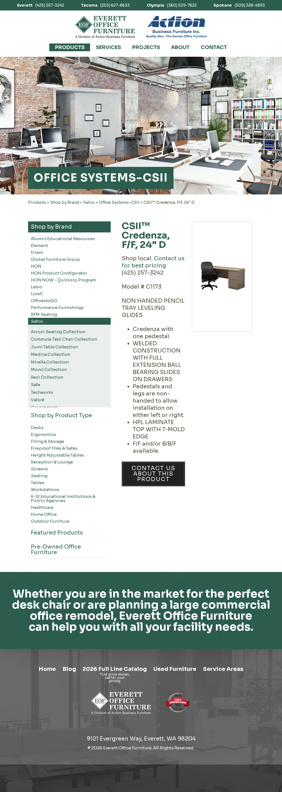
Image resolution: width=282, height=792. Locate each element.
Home (47, 669)
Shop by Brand (64, 202)
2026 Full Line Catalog (115, 669)
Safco (89, 202)
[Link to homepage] (105, 27)
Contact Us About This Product (153, 474)
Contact (214, 47)
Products (70, 47)
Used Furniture (174, 669)
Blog (69, 669)
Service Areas (223, 669)
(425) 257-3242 (40, 5)
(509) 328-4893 (239, 5)
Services (108, 47)
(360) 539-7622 (172, 5)
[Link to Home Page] (121, 715)
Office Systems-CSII (119, 202)
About (180, 47)
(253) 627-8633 (105, 5)
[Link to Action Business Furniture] (176, 27)
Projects (146, 47)
